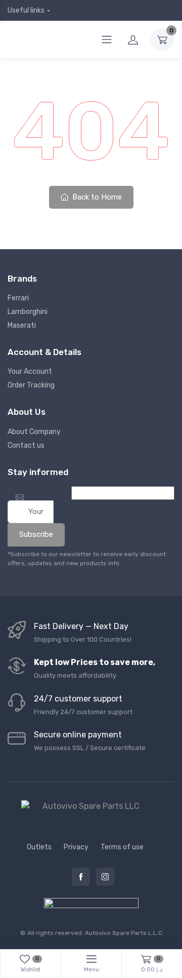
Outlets (39, 847)
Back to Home (96, 197)
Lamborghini (28, 311)
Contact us (26, 445)
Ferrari (18, 298)
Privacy (76, 847)
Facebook (81, 877)
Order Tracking (31, 385)
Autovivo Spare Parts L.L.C (123, 932)
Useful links (26, 10)
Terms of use (122, 847)
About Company (34, 431)
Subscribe (36, 534)
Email (19, 492)
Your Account (30, 371)
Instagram (105, 877)
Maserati (22, 325)
